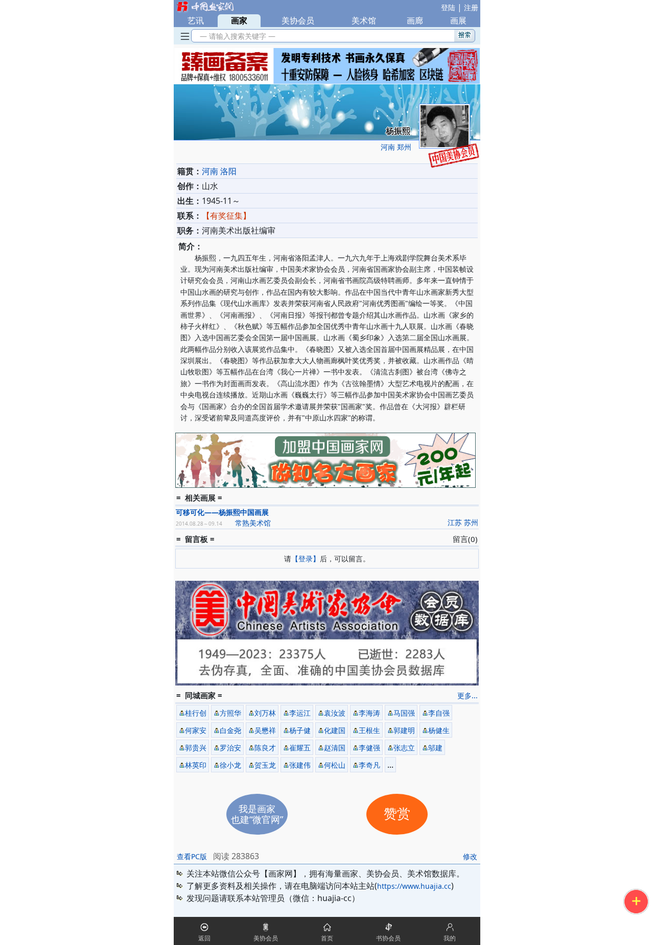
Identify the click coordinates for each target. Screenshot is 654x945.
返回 (204, 938)
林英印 (195, 765)
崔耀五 (300, 747)
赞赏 (397, 814)
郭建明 (404, 730)
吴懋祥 (265, 730)
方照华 (230, 713)
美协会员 (298, 20)
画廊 (415, 20)
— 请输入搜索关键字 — (235, 36)
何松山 (334, 765)
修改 (470, 856)
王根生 (369, 730)
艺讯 (196, 20)
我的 (449, 938)
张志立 (404, 747)
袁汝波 (334, 713)
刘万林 (265, 713)
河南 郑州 (396, 147)
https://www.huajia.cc (414, 886)
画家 (239, 20)
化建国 (334, 730)
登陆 (448, 7)
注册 (471, 7)
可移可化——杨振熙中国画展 (222, 512)
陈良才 (265, 747)
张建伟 (300, 765)
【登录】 (305, 558)
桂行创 (195, 713)
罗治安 (230, 747)
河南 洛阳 (219, 171)
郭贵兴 (195, 747)
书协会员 (388, 938)
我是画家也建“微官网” (257, 813)
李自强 (439, 713)
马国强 (404, 713)
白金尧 (230, 730)
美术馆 (364, 20)
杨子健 (300, 730)
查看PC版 (192, 856)
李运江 (300, 713)
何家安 (195, 730)
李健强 (369, 747)
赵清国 (334, 747)
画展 (458, 20)
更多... (467, 695)
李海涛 (369, 713)
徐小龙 (230, 765)
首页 (327, 938)
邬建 (435, 747)
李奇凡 (369, 765)
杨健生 (439, 730)
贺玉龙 (265, 765)
